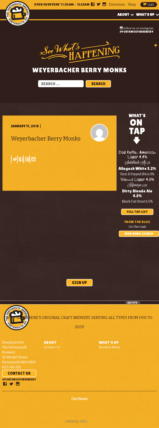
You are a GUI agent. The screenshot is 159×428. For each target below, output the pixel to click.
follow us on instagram (138, 28)
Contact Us (19, 373)
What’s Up (145, 14)
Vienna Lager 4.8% (137, 180)
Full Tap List (137, 211)
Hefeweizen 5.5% (137, 185)
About (123, 14)
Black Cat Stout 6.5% (137, 201)
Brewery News (109, 347)
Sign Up (79, 282)
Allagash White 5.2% (137, 168)
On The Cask (137, 227)
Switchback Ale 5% (137, 162)
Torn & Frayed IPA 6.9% (137, 174)
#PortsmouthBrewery (136, 31)
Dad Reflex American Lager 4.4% (137, 154)
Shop (131, 4)
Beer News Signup (138, 233)
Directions (117, 4)
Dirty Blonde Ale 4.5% (137, 193)
